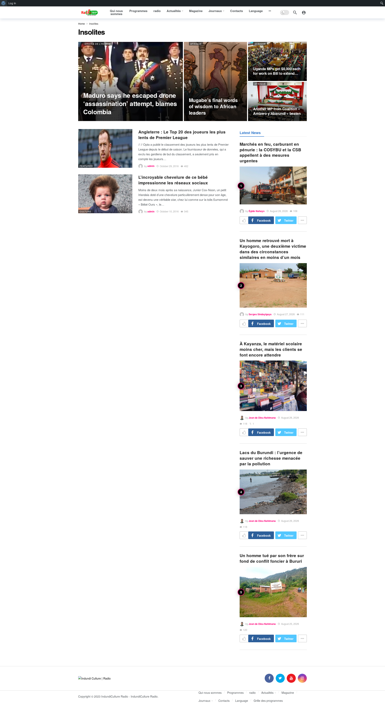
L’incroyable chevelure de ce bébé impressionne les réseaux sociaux (173, 180)
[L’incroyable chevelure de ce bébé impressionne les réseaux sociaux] (105, 193)
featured (86, 166)
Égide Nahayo (256, 211)
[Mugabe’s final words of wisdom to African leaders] (215, 81)
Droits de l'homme (98, 43)
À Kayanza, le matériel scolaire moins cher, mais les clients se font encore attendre (271, 349)
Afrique (196, 43)
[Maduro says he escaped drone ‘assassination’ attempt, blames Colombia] (130, 81)
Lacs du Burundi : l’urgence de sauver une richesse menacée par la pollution (271, 458)
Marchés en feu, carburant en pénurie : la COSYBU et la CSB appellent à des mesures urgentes (270, 152)
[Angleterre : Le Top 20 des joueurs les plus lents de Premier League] (105, 148)
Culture (85, 211)
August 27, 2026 (286, 314)
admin (150, 166)
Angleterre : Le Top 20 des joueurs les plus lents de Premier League (182, 134)
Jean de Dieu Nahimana (262, 417)
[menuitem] (3, 3)
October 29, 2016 (169, 166)
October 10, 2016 (169, 211)
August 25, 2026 (290, 623)
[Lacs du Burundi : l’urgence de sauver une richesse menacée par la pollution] (273, 492)
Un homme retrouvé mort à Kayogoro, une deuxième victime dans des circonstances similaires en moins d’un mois (273, 248)
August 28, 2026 (279, 211)
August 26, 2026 (290, 417)
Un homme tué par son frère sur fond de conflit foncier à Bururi (272, 558)
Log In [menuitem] (12, 3)
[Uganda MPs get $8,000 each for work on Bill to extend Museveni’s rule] (277, 61)
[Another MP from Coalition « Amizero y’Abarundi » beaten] (277, 101)
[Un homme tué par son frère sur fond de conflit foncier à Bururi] (273, 592)
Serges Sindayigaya (260, 314)
